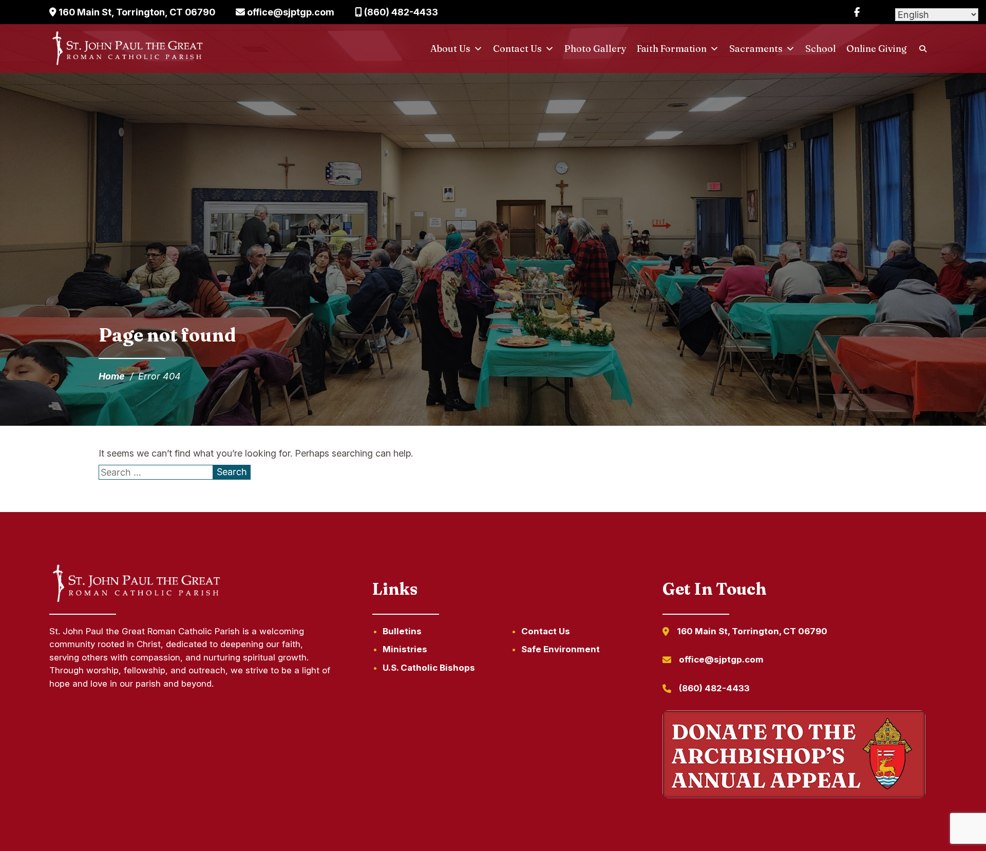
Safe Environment (560, 649)
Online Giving (876, 48)
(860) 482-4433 (400, 12)
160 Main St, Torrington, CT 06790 (135, 12)
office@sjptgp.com (289, 12)
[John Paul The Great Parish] (126, 48)
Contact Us (517, 48)
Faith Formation (672, 48)
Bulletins (402, 631)
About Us (450, 48)
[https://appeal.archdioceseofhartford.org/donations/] (793, 756)
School (820, 48)
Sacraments (756, 48)
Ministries (405, 649)
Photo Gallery (595, 48)
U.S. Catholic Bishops (429, 668)
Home (112, 376)
